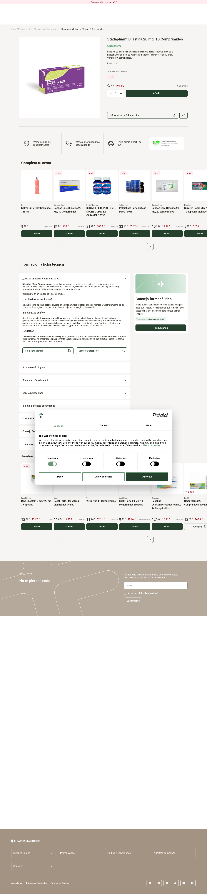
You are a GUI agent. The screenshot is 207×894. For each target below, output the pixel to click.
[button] (101, 350)
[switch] (86, 464)
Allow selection (103, 476)
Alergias (38, 29)
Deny (60, 476)
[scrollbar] (103, 247)
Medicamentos (25, 29)
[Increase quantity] (121, 93)
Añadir (37, 233)
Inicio (13, 29)
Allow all (147, 476)
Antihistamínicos (51, 29)
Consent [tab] (58, 425)
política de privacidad (147, 593)
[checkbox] (125, 593)
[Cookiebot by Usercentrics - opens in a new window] (155, 415)
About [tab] (149, 425)
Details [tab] (103, 425)
